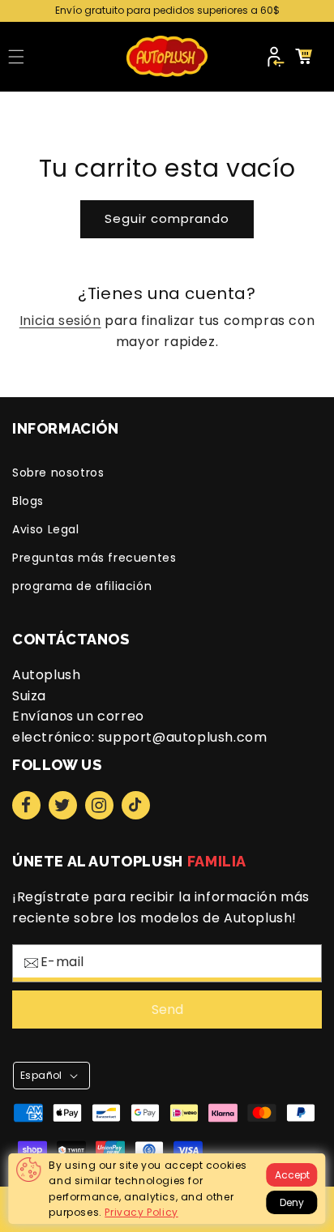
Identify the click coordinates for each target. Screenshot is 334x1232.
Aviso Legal (45, 529)
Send (167, 1009)
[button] (16, 57)
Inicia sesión (60, 320)
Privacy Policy (141, 1212)
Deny (292, 1202)
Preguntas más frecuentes (94, 558)
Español (41, 1075)
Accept (292, 1175)
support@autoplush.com (183, 737)
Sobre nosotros (58, 472)
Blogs (28, 501)
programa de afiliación (82, 586)
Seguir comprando (167, 218)
